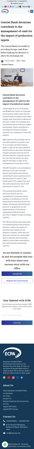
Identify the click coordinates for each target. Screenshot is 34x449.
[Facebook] (13, 6)
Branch (25, 6)
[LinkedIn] (10, 6)
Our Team (6, 396)
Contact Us (17, 274)
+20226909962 (23, 1)
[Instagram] (8, 6)
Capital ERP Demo (9, 406)
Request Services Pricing (17, 281)
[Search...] (29, 11)
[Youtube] (5, 6)
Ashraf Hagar (10, 61)
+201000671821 (12, 1)
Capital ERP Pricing (10, 409)
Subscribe (17, 323)
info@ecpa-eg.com (17, 3)
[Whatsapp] (2, 6)
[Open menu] (31, 11)
